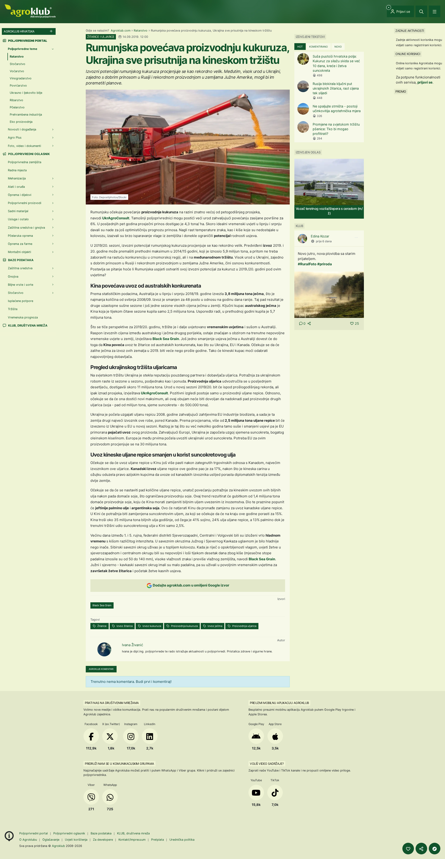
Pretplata (157, 839)
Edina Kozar (320, 236)
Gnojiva (13, 276)
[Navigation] (434, 11)
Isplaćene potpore (20, 301)
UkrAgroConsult (115, 218)
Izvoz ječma (214, 626)
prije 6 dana (324, 241)
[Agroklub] (30, 11)
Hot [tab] (300, 46)
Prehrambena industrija (26, 114)
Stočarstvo (17, 64)
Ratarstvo (140, 30)
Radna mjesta (17, 170)
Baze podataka (20, 260)
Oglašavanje (50, 839)
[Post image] (329, 294)
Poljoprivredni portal (34, 833)
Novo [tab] (338, 46)
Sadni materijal (18, 211)
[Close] (421, 11)
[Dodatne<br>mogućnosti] (434, 848)
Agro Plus (15, 137)
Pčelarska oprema (20, 235)
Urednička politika (181, 839)
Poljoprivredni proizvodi (24, 203)
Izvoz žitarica (124, 626)
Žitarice (102, 626)
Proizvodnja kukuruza (184, 626)
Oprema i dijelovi (19, 195)
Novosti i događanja (22, 129)
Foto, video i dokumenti (24, 146)
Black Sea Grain (166, 339)
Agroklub (58, 846)
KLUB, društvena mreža (27, 325)
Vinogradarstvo (21, 78)
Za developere (103, 839)
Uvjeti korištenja (76, 839)
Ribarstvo (16, 100)
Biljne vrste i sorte (20, 284)
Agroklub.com (120, 30)
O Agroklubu (28, 839)
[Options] (356, 237)
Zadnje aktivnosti (409, 30)
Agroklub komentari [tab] (101, 669)
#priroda (324, 264)
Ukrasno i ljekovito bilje (26, 92)
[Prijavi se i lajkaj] (408, 848)
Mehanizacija (17, 178)
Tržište (12, 309)
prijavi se (424, 82)
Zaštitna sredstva (20, 268)
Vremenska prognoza (23, 317)
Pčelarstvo (17, 107)
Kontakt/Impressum (132, 839)
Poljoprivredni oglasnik (28, 154)
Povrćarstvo (18, 85)
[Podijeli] (421, 848)
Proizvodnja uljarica (244, 626)
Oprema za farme (20, 244)
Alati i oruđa (16, 186)
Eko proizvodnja (21, 121)
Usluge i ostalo (18, 219)
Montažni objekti (19, 252)
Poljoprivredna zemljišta (24, 162)
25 (357, 323)
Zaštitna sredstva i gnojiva (26, 227)
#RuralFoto (307, 264)
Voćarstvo (17, 71)
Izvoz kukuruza (151, 626)
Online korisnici (407, 54)
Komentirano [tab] (318, 46)
